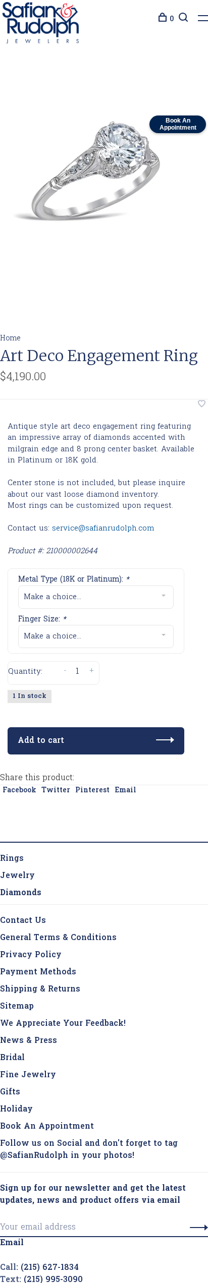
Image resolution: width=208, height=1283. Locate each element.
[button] (196, 1212)
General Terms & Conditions (58, 923)
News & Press (28, 1026)
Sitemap (17, 991)
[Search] (182, 19)
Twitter (55, 775)
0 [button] (172, 19)
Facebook (19, 775)
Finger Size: (42, 622)
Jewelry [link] (17, 861)
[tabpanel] (99, 173)
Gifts (10, 1077)
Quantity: (25, 674)
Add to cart (41, 726)
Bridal (12, 1043)
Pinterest (92, 775)
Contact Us (23, 906)
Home (10, 341)
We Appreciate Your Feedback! (63, 1009)
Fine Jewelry (28, 1060)
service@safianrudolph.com (103, 531)
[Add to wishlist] (201, 407)
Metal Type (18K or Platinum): (73, 582)
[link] (20, 878)
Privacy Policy (31, 940)
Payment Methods (38, 957)
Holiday (16, 1094)
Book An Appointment (47, 1111)
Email (125, 775)
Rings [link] (12, 844)
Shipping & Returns (40, 974)
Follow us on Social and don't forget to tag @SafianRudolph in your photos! (89, 1135)
